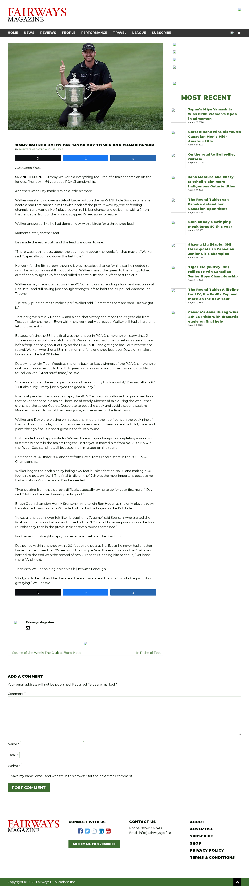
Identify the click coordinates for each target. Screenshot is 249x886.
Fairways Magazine (32, 149)
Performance (94, 33)
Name (13, 744)
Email (13, 755)
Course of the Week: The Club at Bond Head (47, 653)
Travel (119, 33)
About (197, 822)
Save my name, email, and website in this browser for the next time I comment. (72, 776)
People (68, 33)
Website (14, 766)
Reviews (48, 33)
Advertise (201, 829)
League (139, 33)
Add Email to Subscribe (94, 844)
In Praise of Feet (148, 653)
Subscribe (161, 33)
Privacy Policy (207, 850)
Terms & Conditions (212, 857)
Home (13, 33)
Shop (195, 843)
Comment (17, 694)
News (29, 33)
